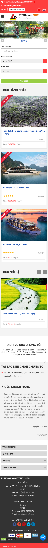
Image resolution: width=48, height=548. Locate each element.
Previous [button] (2, 30)
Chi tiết (40, 139)
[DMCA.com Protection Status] (8, 539)
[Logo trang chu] (24, 17)
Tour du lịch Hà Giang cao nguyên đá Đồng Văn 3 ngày (24, 132)
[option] (24, 61)
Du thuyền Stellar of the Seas (16, 187)
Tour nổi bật (11, 272)
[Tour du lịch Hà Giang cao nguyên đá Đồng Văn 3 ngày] (24, 111)
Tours (24, 40)
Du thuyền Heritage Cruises (15, 244)
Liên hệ (3, 9)
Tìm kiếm (24, 81)
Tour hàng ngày (13, 90)
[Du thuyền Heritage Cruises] (24, 225)
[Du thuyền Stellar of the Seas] (24, 168)
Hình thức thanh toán (17, 10)
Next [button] (46, 30)
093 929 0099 (12, 546)
